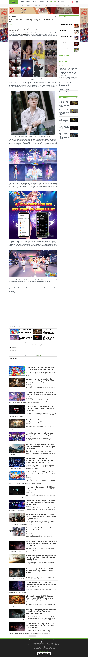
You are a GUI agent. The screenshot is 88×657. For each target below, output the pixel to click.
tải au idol (27, 355)
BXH (47, 2)
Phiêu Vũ (10, 24)
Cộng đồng (52, 2)
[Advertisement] (32, 313)
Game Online (67, 640)
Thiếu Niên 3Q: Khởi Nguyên (65, 24)
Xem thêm (75, 97)
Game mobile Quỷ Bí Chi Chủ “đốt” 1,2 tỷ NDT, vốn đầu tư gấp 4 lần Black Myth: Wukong (40, 571)
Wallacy (58, 5)
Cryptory (51, 5)
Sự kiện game (43, 640)
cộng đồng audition (19, 355)
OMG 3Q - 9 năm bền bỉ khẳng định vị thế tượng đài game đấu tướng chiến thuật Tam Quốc (41, 474)
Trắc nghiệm (61, 2)
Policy (47, 651)
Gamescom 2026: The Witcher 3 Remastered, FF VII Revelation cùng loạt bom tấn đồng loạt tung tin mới (40, 460)
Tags (11, 355)
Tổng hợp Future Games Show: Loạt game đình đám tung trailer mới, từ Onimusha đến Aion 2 (48, 337)
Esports (74, 640)
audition (13, 355)
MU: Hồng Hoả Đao (63, 42)
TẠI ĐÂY (15, 284)
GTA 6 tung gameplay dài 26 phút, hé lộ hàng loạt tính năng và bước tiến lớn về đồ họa (25, 337)
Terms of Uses (42, 651)
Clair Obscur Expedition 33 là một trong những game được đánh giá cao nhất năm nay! (63, 121)
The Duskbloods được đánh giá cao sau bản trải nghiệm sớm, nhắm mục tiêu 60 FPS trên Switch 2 (40, 625)
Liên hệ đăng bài (45, 653)
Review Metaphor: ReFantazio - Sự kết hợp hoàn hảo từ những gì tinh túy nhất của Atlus (64, 136)
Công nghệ (41, 2)
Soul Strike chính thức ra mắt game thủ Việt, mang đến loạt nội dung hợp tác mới (28, 344)
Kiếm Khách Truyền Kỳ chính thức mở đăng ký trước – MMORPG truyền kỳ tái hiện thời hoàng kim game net (39, 598)
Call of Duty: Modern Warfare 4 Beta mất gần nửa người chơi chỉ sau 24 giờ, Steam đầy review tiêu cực (41, 516)
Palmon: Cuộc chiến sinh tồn (65, 48)
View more (32, 636)
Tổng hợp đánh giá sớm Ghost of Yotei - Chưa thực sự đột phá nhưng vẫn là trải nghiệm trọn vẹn (64, 112)
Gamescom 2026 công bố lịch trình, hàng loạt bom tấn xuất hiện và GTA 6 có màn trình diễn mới (40, 502)
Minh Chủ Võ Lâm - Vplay (64, 30)
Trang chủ (14, 640)
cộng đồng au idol (40, 355)
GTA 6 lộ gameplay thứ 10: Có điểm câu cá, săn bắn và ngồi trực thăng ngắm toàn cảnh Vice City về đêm (41, 557)
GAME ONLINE (27, 5)
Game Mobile (59, 640)
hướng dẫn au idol (33, 355)
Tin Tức (22, 2)
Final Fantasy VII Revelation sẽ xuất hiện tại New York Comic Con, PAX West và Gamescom (41, 530)
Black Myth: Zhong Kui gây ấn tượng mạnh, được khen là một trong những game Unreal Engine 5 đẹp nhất (41, 611)
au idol (24, 355)
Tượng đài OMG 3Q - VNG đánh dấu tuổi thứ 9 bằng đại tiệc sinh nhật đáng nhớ (25, 331)
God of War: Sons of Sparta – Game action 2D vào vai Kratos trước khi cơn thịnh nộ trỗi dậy (64, 104)
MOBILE (21, 5)
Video (34, 2)
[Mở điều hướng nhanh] (55, 16)
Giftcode (21, 640)
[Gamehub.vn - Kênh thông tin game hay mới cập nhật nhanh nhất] (13, 1)
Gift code (28, 2)
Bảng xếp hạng (29, 640)
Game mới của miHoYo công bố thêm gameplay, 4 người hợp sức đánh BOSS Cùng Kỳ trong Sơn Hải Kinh (48, 331)
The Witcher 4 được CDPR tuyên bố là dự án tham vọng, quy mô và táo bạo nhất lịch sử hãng (41, 489)
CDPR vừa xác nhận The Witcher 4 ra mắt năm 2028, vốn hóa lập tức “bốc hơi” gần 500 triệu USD (40, 446)
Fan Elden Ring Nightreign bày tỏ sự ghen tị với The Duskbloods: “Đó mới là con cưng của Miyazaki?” (41, 543)
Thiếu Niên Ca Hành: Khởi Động (66, 36)
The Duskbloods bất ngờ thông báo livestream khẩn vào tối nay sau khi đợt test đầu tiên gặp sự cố (41, 584)
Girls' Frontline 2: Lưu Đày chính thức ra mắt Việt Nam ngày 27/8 (24, 342)
